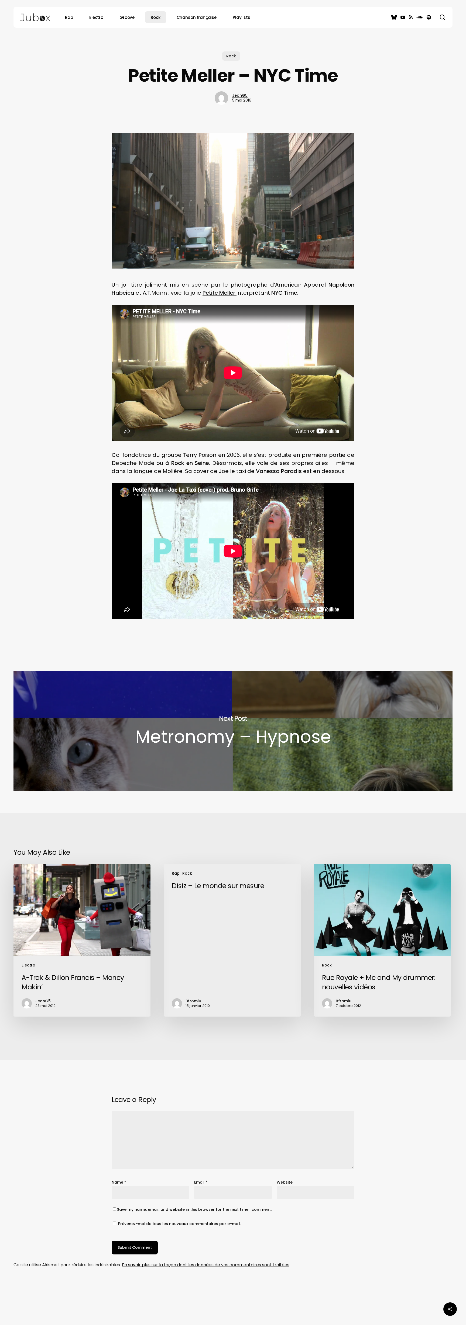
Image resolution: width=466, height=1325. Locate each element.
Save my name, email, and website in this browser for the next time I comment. (194, 1209)
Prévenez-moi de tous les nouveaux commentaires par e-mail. (179, 1223)
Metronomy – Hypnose (233, 731)
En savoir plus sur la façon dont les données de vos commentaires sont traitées (205, 1265)
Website (285, 1182)
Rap (176, 873)
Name (119, 1182)
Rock (231, 56)
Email (200, 1182)
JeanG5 (240, 95)
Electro (28, 965)
